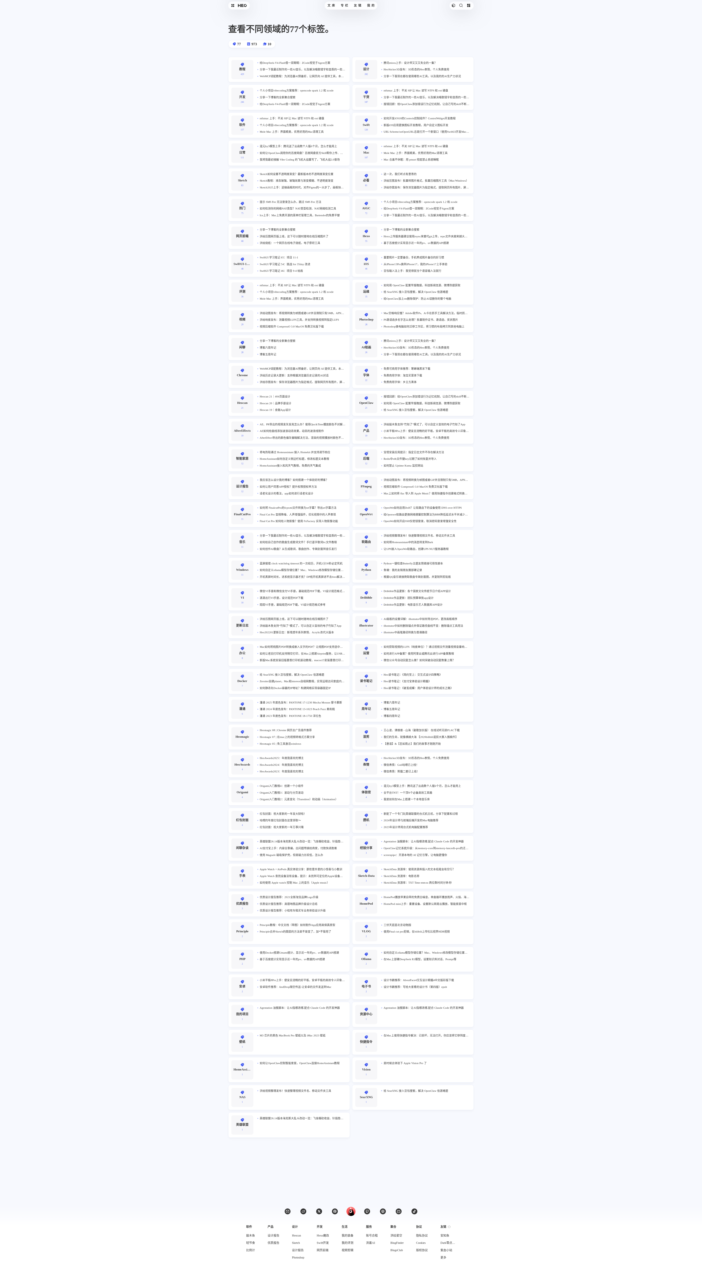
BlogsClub (396, 1250)
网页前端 (322, 1250)
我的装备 (347, 1235)
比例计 (250, 1250)
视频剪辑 (347, 1250)
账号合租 (372, 1235)
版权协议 (422, 1250)
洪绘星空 (396, 1235)
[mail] (288, 1211)
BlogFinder (397, 1242)
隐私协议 (422, 1235)
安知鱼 (444, 1235)
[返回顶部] (351, 1211)
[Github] (367, 1211)
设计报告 (273, 1235)
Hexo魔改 (323, 1235)
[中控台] (468, 5)
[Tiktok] (414, 1211)
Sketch (296, 1242)
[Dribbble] (335, 1211)
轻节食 (250, 1242)
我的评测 (347, 1242)
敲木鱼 (250, 1235)
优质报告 (273, 1242)
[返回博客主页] (242, 5)
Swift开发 (323, 1242)
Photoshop (298, 1257)
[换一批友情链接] (449, 1226)
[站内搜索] (461, 5)
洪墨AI (370, 1242)
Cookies (421, 1242)
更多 (443, 1257)
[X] (319, 1211)
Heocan (296, 1235)
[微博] (303, 1211)
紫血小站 (446, 1250)
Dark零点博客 (448, 1242)
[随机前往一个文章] (453, 5)
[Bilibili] (399, 1211)
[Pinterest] (383, 1211)
